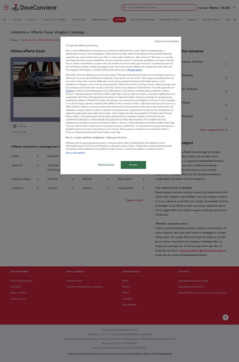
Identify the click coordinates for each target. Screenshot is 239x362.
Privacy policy (135, 69)
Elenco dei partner (75, 152)
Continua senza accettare (166, 41)
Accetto (133, 164)
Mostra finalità (106, 164)
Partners (70, 90)
